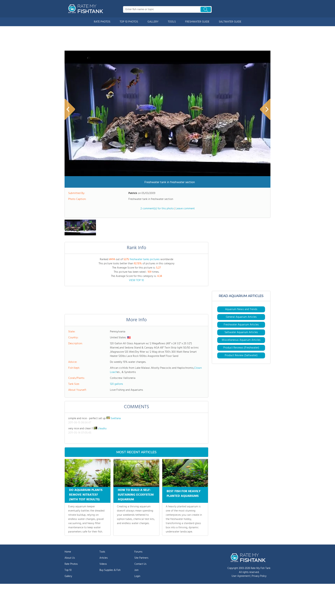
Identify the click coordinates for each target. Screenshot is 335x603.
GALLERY (152, 22)
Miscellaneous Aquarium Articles (241, 340)
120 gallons (116, 384)
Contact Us (140, 564)
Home (68, 552)
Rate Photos (71, 564)
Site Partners (141, 558)
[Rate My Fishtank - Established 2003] (86, 8)
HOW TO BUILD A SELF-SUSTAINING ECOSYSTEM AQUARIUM (136, 495)
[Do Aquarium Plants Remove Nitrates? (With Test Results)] (87, 473)
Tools (102, 552)
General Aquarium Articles (241, 317)
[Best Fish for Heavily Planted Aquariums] (185, 473)
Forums (138, 552)
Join (136, 570)
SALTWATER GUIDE (230, 22)
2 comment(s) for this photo (157, 208)
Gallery (68, 576)
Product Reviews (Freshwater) (241, 347)
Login (137, 576)
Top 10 (68, 570)
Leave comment (185, 208)
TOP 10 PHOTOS (129, 22)
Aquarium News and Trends (241, 309)
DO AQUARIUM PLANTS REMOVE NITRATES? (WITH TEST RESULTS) (85, 495)
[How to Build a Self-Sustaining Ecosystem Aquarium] (136, 473)
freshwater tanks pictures (145, 259)
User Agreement (241, 576)
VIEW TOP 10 (136, 280)
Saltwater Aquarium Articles (241, 332)
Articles (103, 558)
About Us (70, 558)
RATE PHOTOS (102, 22)
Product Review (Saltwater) (241, 355)
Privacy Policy (259, 576)
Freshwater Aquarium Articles (241, 324)
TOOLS (172, 22)
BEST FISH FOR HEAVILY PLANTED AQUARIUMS (184, 493)
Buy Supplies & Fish (110, 570)
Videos (103, 564)
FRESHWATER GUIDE (197, 22)
